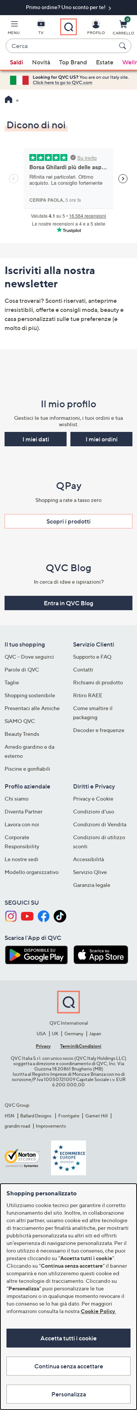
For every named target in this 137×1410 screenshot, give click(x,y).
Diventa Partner (24, 811)
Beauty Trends (22, 734)
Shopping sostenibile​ (30, 695)
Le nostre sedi (21, 859)
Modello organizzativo (32, 872)
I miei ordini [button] (102, 439)
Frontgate (69, 1116)
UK (55, 1033)
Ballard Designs (36, 1116)
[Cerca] (123, 46)
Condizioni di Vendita (99, 824)
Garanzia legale (91, 885)
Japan (95, 1033)
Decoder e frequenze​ (98, 730)
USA (41, 1033)
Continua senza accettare (68, 1366)
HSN (9, 1116)
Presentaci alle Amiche (32, 708)
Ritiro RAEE (87, 695)
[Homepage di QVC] (8, 100)
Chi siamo (17, 798)
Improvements (51, 1126)
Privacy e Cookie (93, 798)
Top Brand (73, 62)
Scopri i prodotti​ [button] (68, 521)
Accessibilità (88, 859)
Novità (41, 62)
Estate (104, 62)
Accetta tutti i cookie (68, 1338)
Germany (73, 1033)
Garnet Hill (96, 1116)
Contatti (83, 669)
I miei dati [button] (35, 439)
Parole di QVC (22, 669)
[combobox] (61, 46)
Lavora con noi (22, 824)
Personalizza (68, 1394)
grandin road (17, 1126)
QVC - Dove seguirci (29, 656)
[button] (14, 28)
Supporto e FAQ (92, 656)
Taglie (12, 682)
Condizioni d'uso (93, 811)
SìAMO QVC (20, 721)
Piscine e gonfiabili (27, 768)
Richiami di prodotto (98, 682)
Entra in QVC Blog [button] (68, 603)
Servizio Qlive (90, 872)
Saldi (16, 62)
